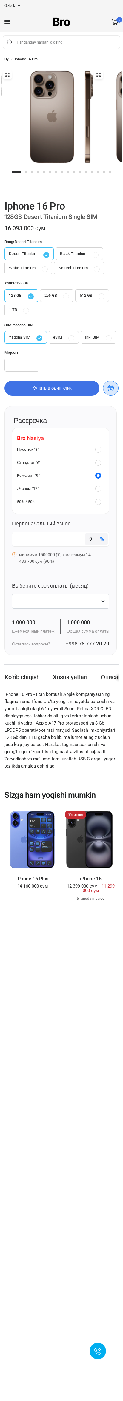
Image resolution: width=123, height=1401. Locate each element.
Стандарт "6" (28, 462)
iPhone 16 (91, 879)
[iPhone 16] (91, 839)
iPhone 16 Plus (32, 879)
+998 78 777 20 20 (87, 644)
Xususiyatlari (70, 677)
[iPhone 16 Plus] (32, 839)
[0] (114, 21)
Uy (6, 59)
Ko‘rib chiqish (22, 677)
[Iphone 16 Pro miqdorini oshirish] (34, 365)
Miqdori (11, 352)
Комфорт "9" (28, 475)
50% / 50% (26, 501)
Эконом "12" (28, 488)
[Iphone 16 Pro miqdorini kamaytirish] (9, 365)
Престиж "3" (28, 449)
